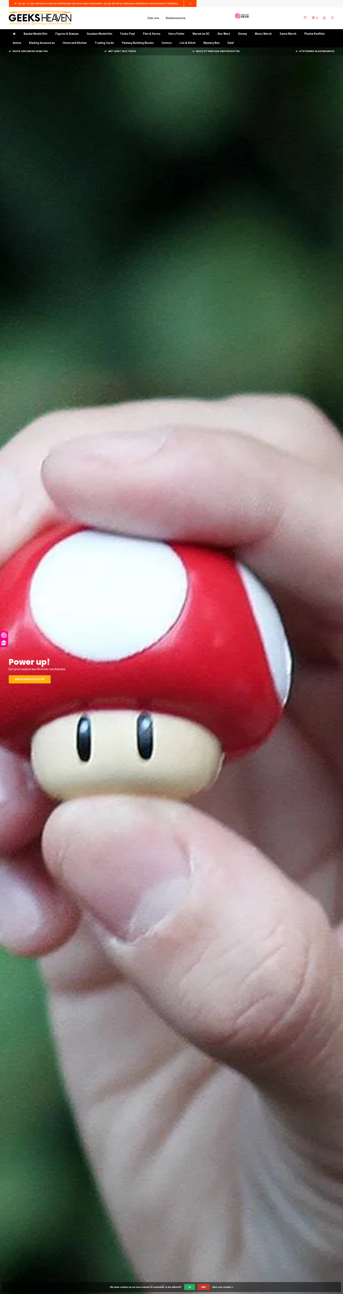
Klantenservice (175, 18)
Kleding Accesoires (42, 42)
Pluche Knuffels (314, 33)
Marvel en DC (201, 33)
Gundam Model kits (99, 33)
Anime (17, 42)
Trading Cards (104, 42)
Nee (203, 1287)
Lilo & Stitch (188, 42)
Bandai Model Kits (35, 33)
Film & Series (151, 33)
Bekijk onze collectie (29, 683)
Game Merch (288, 33)
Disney (242, 33)
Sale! (230, 42)
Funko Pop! (127, 33)
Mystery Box (211, 42)
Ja (189, 1287)
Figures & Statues (67, 33)
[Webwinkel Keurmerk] (242, 15)
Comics (167, 42)
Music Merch (263, 33)
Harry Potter (176, 33)
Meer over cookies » (222, 1287)
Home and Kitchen (75, 42)
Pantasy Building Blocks (138, 42)
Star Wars (223, 33)
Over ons (153, 18)
